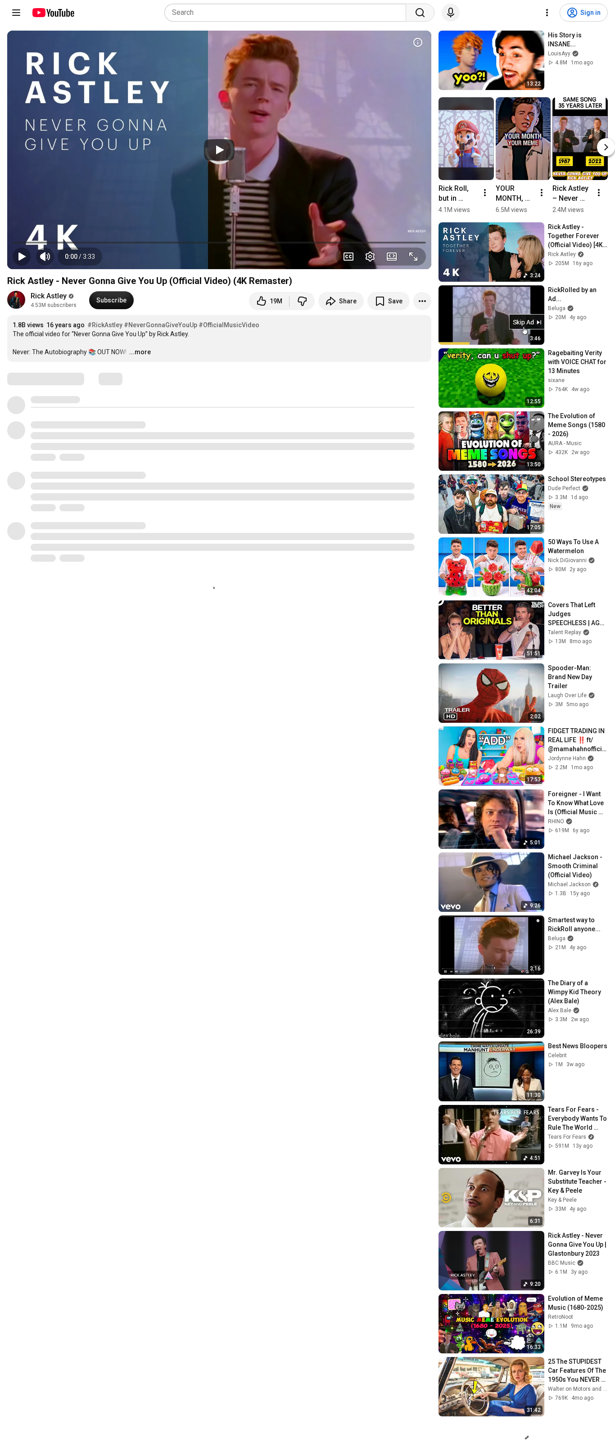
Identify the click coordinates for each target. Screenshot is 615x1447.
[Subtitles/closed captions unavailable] (348, 257)
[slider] (219, 242)
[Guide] (16, 12)
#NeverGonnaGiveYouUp (160, 325)
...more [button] (140, 352)
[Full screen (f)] (413, 257)
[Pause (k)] (22, 257)
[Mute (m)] (45, 257)
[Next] (606, 147)
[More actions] (422, 301)
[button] (80, 257)
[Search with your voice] (451, 13)
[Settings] (547, 12)
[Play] (219, 150)
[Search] (420, 13)
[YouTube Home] (53, 12)
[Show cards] (418, 42)
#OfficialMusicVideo (229, 325)
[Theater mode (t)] (391, 257)
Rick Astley (49, 296)
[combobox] (288, 12)
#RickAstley (104, 325)
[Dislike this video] (302, 301)
